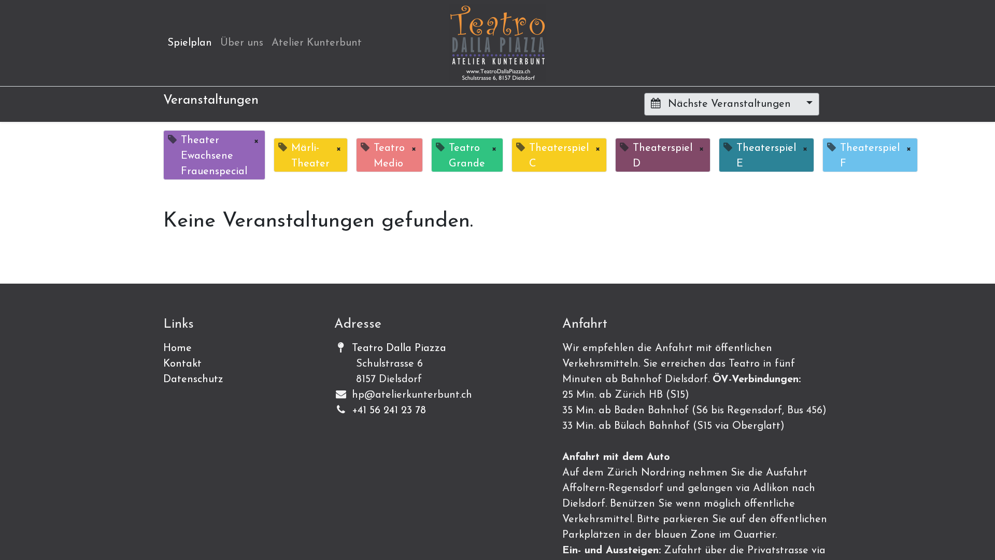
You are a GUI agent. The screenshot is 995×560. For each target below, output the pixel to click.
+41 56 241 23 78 (389, 410)
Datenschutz (193, 379)
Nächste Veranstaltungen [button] (729, 104)
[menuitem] (189, 43)
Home (177, 348)
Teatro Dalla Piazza (399, 348)
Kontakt (182, 364)
